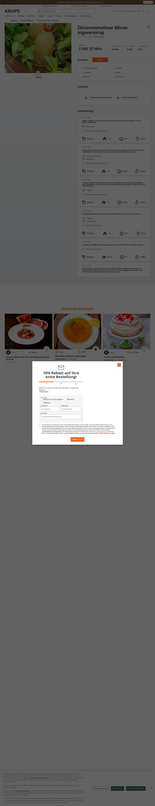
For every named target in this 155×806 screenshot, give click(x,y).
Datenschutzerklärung (99, 431)
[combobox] (50, 409)
